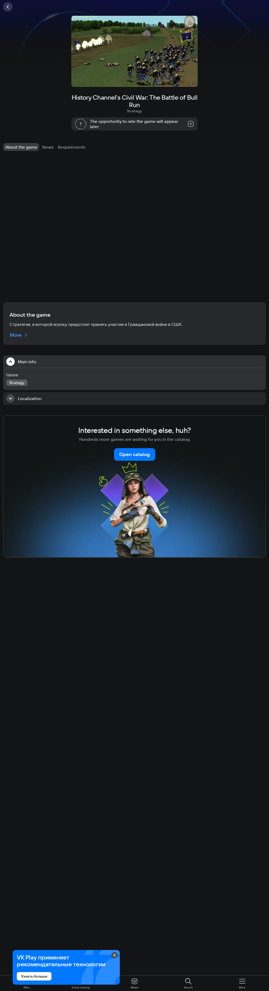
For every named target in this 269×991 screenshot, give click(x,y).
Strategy (134, 111)
